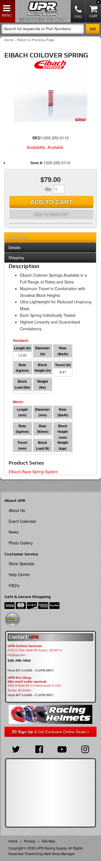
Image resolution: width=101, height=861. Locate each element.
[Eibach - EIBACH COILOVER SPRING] (50, 66)
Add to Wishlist (51, 214)
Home (8, 39)
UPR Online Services (25, 646)
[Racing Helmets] (50, 714)
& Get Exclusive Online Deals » (53, 732)
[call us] (78, 11)
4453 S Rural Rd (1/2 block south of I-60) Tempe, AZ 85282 (34, 688)
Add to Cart (51, 202)
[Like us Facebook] (38, 749)
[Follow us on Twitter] (15, 749)
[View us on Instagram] (85, 749)
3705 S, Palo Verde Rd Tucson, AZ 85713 (35, 650)
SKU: (37, 137)
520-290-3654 (19, 660)
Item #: (37, 162)
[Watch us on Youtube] (62, 749)
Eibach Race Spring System (33, 471)
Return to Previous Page (35, 39)
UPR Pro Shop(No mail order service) (27, 680)
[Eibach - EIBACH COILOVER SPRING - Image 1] (50, 97)
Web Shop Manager (59, 853)
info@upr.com (16, 655)
